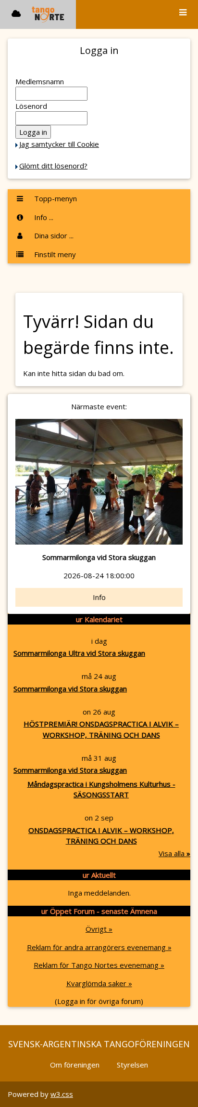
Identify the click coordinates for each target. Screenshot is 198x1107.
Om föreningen (74, 1064)
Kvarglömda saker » (99, 983)
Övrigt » (99, 929)
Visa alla (174, 853)
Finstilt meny (54, 254)
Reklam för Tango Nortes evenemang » (99, 965)
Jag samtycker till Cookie (59, 144)
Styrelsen (132, 1064)
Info (99, 597)
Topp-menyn (54, 198)
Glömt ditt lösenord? (53, 165)
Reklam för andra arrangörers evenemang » (99, 947)
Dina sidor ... (53, 235)
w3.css (61, 1094)
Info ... (42, 217)
